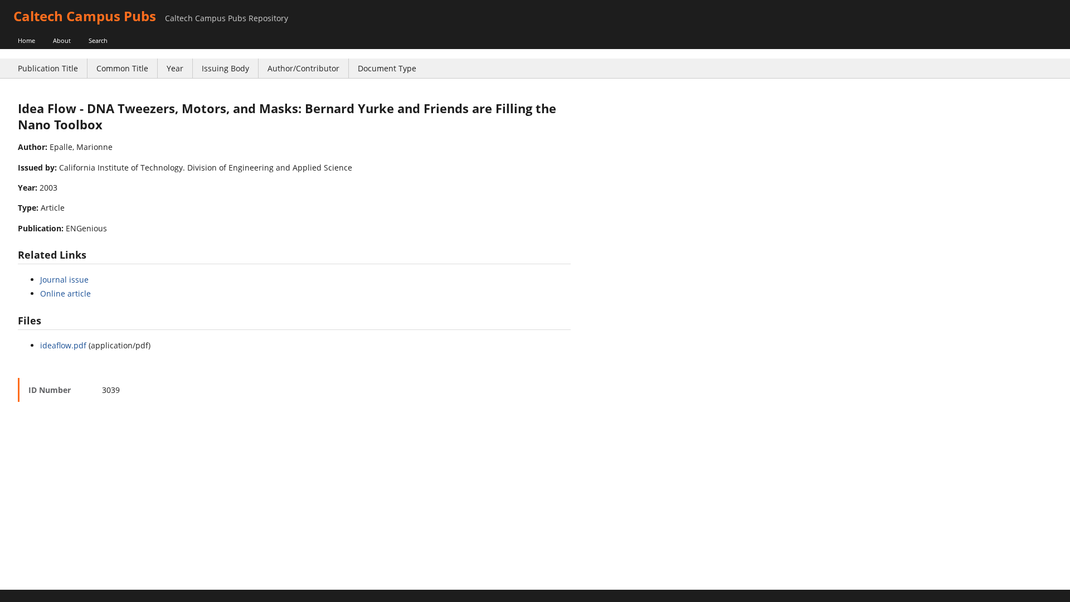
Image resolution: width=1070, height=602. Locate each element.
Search (98, 40)
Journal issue (64, 279)
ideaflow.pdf (63, 345)
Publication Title (48, 68)
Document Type (387, 68)
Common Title (122, 68)
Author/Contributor (303, 68)
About (62, 40)
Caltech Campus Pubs (84, 16)
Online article (65, 293)
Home (26, 40)
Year (175, 68)
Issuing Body (225, 68)
